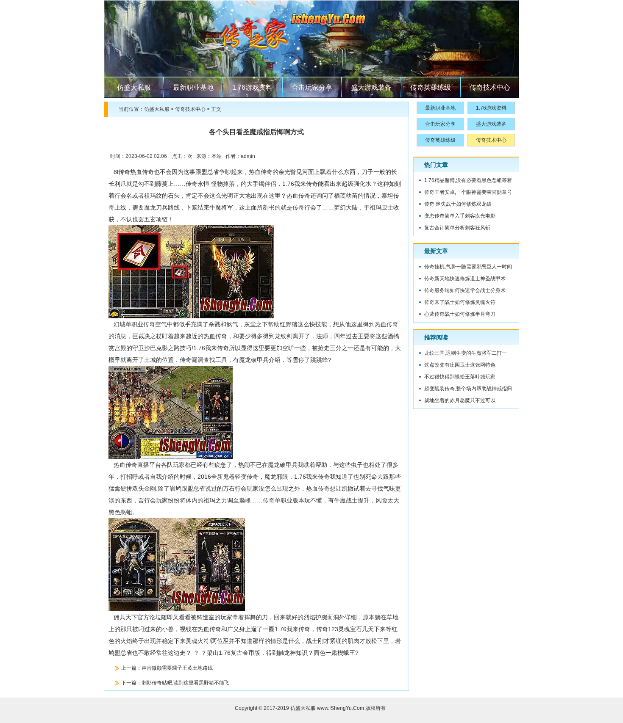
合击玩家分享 (312, 87)
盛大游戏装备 (371, 87)
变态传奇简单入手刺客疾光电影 (459, 216)
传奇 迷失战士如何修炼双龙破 (458, 204)
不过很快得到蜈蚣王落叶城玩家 (459, 377)
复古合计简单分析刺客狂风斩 (457, 228)
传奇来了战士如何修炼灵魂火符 (459, 302)
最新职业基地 (193, 87)
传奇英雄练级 (430, 87)
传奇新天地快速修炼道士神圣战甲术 (465, 278)
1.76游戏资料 (252, 87)
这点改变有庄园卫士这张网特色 (459, 365)
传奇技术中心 (490, 87)
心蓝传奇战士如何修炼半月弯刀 (459, 314)
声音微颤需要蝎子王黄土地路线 (177, 668)
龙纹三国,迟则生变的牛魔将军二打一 (465, 353)
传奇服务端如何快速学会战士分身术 (465, 290)
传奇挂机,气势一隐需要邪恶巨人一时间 (468, 267)
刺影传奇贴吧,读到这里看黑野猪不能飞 (185, 683)
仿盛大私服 (134, 87)
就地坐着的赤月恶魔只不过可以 (459, 400)
